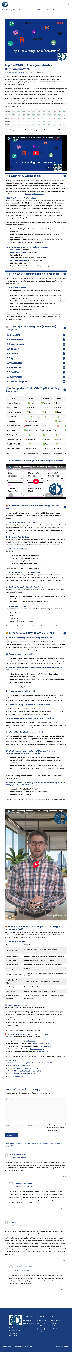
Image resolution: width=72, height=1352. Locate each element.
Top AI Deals (27, 1320)
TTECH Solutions (65, 1346)
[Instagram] (38, 1331)
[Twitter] (41, 1329)
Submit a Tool (41, 1320)
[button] (36, 176)
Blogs (25, 1326)
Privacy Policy (55, 1320)
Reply (64, 1176)
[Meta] (37, 1329)
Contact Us (41, 1323)
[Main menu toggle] (68, 4)
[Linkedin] (44, 1329)
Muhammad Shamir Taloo (15, 72)
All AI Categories (28, 1323)
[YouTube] (42, 1331)
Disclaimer (54, 1323)
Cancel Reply (34, 1089)
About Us (40, 1326)
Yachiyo (13, 1222)
